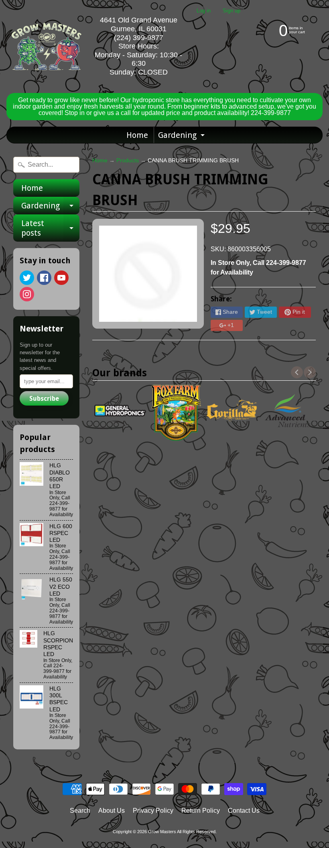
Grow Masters (162, 831)
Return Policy (200, 810)
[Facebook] (44, 278)
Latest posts (50, 228)
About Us (111, 810)
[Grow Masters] (46, 46)
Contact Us (244, 810)
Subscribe (44, 398)
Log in (204, 11)
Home (137, 135)
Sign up (231, 11)
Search (80, 810)
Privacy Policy (153, 810)
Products (127, 160)
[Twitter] (27, 278)
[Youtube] (61, 278)
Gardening (182, 136)
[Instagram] (27, 294)
